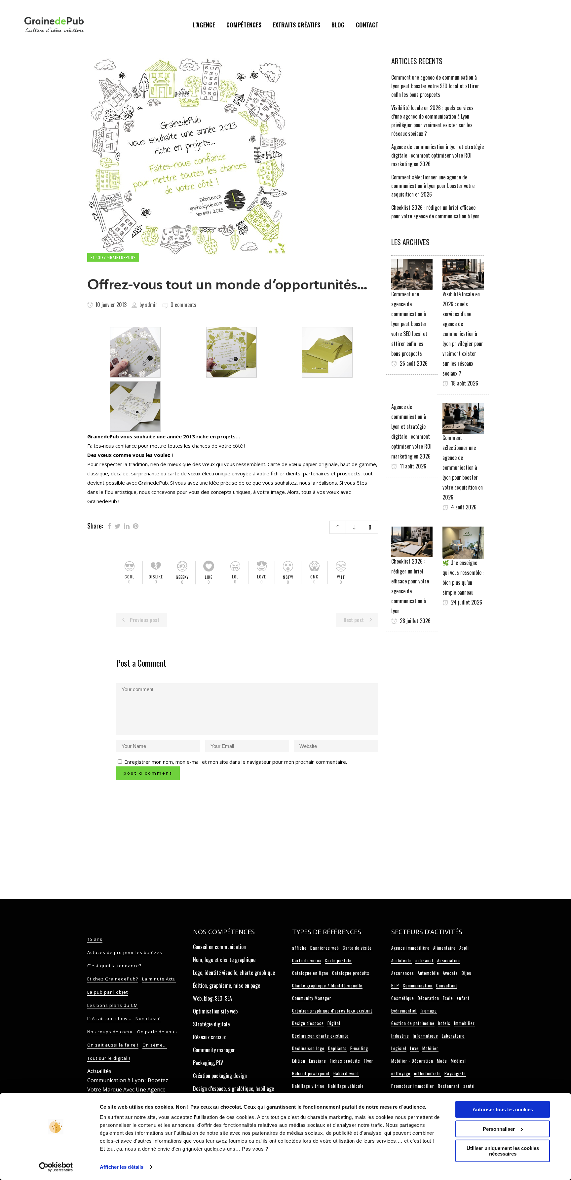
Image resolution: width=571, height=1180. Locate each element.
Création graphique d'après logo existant (332, 1010)
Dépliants (337, 1048)
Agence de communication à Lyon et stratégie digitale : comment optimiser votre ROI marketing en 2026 (437, 155)
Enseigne (317, 1060)
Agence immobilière (410, 947)
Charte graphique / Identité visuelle (327, 985)
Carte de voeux (306, 960)
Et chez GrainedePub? (112, 979)
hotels (444, 1023)
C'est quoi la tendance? (114, 966)
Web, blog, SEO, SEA (212, 998)
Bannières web (324, 947)
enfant (463, 998)
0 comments (183, 305)
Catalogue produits (350, 973)
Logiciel (398, 1048)
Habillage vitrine (308, 1086)
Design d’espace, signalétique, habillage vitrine (233, 1092)
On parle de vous (157, 1032)
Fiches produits (345, 1060)
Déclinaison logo (308, 1048)
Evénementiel (404, 1010)
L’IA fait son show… (109, 1018)
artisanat (424, 960)
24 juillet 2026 (466, 602)
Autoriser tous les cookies (503, 1109)
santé (468, 1086)
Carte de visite (357, 947)
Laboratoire (453, 1035)
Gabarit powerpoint (311, 1073)
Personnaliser (499, 1128)
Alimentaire (444, 947)
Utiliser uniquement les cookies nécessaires (503, 1151)
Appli (464, 947)
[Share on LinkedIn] (127, 526)
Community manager (214, 1049)
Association (448, 960)
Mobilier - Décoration (412, 1060)
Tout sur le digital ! (108, 1058)
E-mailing (359, 1048)
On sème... (154, 1045)
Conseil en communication (219, 946)
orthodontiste (427, 1073)
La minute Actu (159, 979)
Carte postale (338, 960)
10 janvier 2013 (110, 305)
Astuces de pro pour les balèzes (124, 952)
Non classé (148, 1018)
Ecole (448, 998)
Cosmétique (402, 998)
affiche (299, 947)
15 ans (94, 939)
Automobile (428, 973)
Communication (418, 985)
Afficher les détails (121, 1167)
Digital (333, 1023)
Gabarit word (346, 1073)
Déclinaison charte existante (320, 1035)
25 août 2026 (413, 363)
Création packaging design (220, 1075)
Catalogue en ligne (310, 973)
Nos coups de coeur (110, 1032)
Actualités (99, 1071)
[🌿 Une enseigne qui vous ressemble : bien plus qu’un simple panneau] (463, 542)
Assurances (402, 973)
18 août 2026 (464, 383)
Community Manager (311, 998)
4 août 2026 (463, 507)
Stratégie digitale (211, 1024)
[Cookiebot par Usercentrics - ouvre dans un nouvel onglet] (56, 1167)
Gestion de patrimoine (413, 1023)
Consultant (446, 985)
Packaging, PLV (208, 1062)
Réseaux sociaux (209, 1037)
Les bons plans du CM (112, 1005)
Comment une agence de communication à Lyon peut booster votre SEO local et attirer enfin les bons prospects (435, 85)
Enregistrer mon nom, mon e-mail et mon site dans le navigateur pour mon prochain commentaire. (235, 761)
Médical (458, 1060)
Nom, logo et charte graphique (224, 959)
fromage (428, 1010)
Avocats (450, 973)
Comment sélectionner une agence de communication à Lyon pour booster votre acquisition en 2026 (433, 185)
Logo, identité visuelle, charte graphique (234, 972)
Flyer (368, 1060)
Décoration (428, 998)
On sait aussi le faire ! (112, 1045)
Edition (298, 1060)
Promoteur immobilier (412, 1086)
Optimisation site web (215, 1011)
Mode (442, 1060)
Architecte (401, 960)
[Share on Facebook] (109, 526)
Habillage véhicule (346, 1086)
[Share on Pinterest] (135, 526)
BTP (395, 985)
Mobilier (430, 1048)
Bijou (467, 973)
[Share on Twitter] (117, 526)
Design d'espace (308, 1023)
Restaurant (449, 1086)
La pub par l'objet (107, 992)
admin (151, 305)
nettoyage (400, 1073)
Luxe (414, 1048)
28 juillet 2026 (415, 621)
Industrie (400, 1035)
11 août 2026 (412, 466)
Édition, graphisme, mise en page (226, 985)
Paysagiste (455, 1073)
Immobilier (464, 1023)
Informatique (425, 1035)
